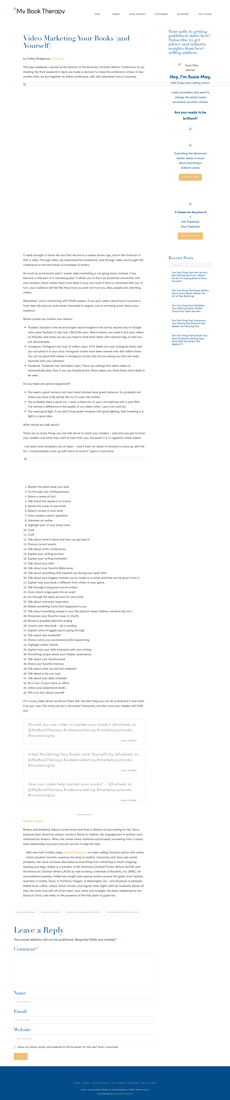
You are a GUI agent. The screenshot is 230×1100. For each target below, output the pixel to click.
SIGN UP (190, 177)
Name (20, 993)
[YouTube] (25, 17)
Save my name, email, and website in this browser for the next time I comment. (68, 1047)
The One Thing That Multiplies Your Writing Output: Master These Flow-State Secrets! (188, 308)
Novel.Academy (100, 1083)
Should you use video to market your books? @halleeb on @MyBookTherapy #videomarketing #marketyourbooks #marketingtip (82, 730)
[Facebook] (15, 17)
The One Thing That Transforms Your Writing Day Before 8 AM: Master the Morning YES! (189, 323)
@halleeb (58, 58)
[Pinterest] (34, 17)
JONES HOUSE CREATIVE (123, 1094)
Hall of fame (149, 1083)
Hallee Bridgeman (25, 912)
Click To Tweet (129, 741)
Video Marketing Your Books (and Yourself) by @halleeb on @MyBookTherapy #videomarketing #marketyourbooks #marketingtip (83, 759)
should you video (50, 912)
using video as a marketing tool (83, 912)
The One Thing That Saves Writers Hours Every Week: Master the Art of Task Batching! (190, 293)
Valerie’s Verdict (33, 821)
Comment (26, 949)
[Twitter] (20, 17)
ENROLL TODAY (190, 235)
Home (77, 1083)
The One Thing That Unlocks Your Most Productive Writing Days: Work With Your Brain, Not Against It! (190, 340)
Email (20, 1011)
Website (22, 1030)
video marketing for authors (122, 912)
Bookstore (134, 1083)
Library (86, 1083)
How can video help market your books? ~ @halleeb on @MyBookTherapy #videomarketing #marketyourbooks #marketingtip (80, 789)
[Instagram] (30, 17)
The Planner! (118, 1083)
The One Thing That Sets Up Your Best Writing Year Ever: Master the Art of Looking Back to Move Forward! (189, 277)
